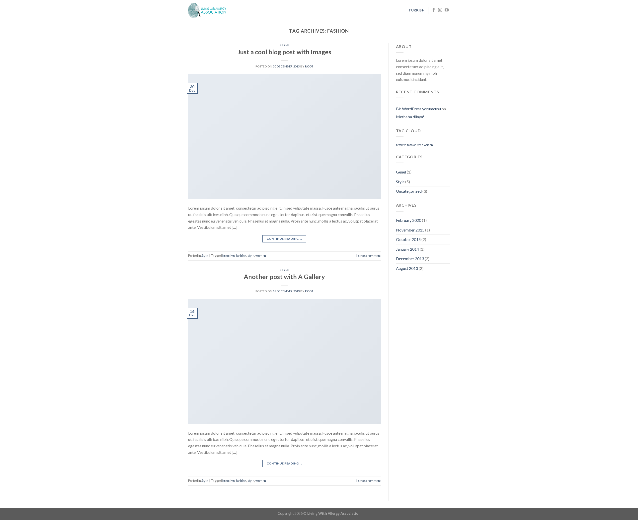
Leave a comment (368, 256)
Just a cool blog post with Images (284, 52)
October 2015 (408, 239)
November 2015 (410, 230)
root (309, 66)
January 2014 (407, 249)
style (250, 256)
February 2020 (408, 220)
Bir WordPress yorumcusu (418, 108)
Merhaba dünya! (410, 116)
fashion (241, 256)
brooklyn (228, 256)
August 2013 (407, 268)
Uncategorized (409, 191)
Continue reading (285, 238)
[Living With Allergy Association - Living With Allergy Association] (213, 10)
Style (284, 44)
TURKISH (416, 10)
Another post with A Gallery (284, 276)
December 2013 (410, 258)
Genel (401, 172)
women (260, 256)
